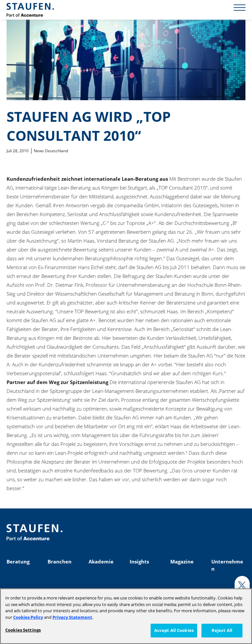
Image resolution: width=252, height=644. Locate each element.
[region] (126, 616)
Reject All (222, 630)
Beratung (18, 561)
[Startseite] (30, 10)
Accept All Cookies (174, 630)
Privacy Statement (72, 617)
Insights (139, 561)
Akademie (101, 561)
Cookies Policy (28, 617)
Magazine (182, 561)
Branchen (60, 561)
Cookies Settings (23, 630)
